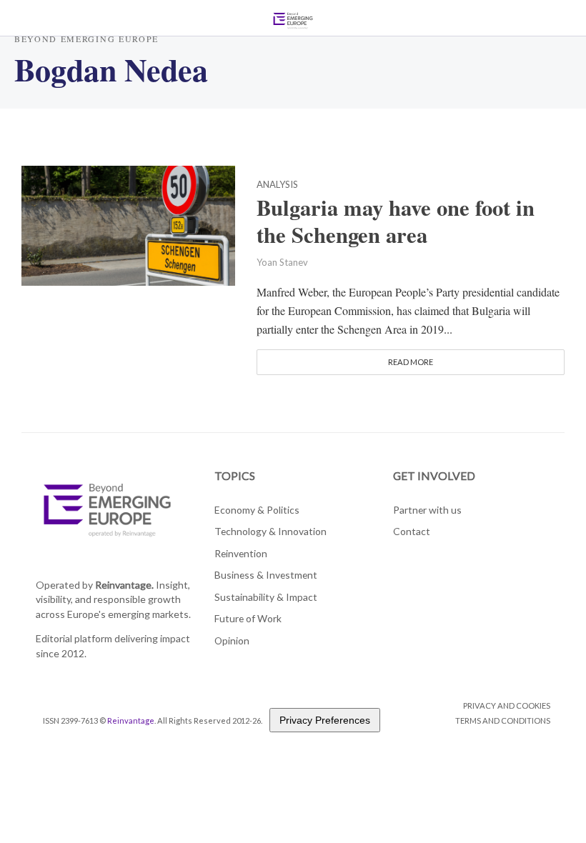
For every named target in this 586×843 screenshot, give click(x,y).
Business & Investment (265, 575)
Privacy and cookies (506, 705)
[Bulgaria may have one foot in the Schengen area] (128, 223)
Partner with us (427, 510)
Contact (411, 531)
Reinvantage (130, 720)
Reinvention (240, 553)
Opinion (231, 640)
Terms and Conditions (502, 720)
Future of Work (248, 618)
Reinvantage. (124, 585)
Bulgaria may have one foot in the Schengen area (396, 221)
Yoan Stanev (282, 262)
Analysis (277, 185)
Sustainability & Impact (265, 597)
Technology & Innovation (270, 531)
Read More (410, 361)
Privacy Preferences (324, 720)
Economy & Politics (256, 510)
